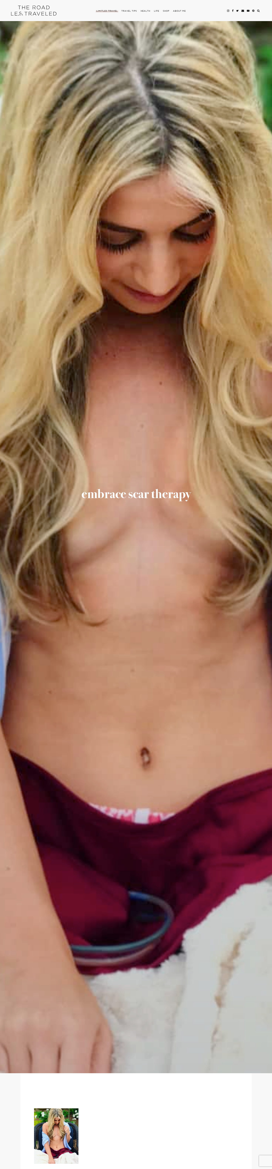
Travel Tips (129, 11)
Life (156, 11)
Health (145, 11)
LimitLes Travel (107, 11)
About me (179, 11)
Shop (166, 11)
